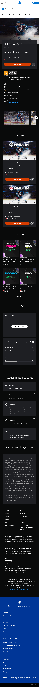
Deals (20, 15)
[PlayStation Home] (19, 2)
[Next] (36, 117)
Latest (4, 15)
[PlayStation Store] (9, 8)
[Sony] (34, 686)
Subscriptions (29, 15)
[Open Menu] (2, 3)
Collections (12, 15)
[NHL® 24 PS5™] (16, 118)
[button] (12, 102)
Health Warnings (9, 560)
